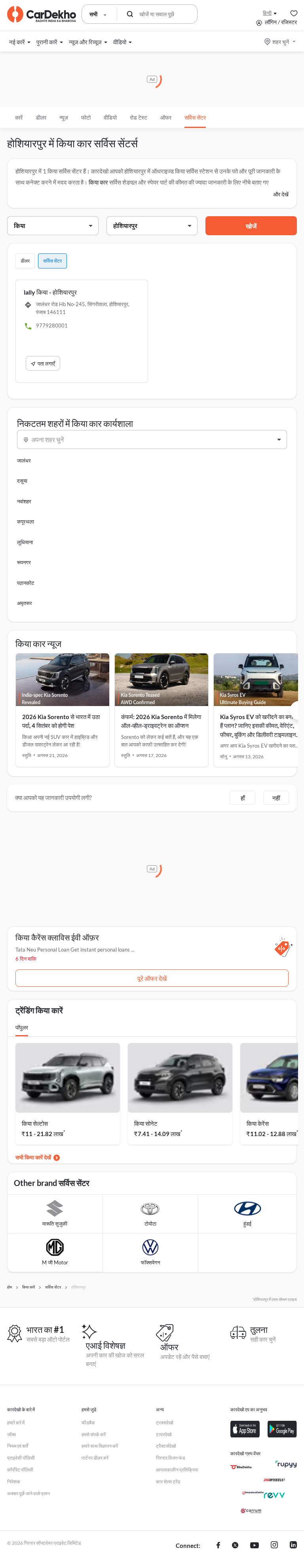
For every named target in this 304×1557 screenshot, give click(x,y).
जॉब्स (11, 1434)
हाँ (243, 797)
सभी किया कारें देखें (33, 1157)
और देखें (281, 194)
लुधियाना (25, 542)
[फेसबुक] (218, 1546)
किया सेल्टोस (35, 1123)
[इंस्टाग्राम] (274, 1546)
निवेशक (13, 1482)
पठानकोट (25, 583)
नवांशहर (24, 501)
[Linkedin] (293, 1546)
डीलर (41, 117)
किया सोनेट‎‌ (146, 1123)
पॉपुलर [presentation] (21, 1027)
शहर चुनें (280, 41)
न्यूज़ (63, 117)
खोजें (251, 226)
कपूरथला (25, 521)
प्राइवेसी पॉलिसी (21, 1458)
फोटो (86, 117)
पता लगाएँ (46, 363)
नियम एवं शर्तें (17, 1446)
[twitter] (235, 1546)
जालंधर (24, 460)
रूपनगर (24, 562)
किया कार (98, 182)
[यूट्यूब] (254, 1546)
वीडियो (110, 117)
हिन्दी (267, 13)
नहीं (276, 797)
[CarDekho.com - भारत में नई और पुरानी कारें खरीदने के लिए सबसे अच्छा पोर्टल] (41, 14)
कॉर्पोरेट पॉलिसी (20, 1470)
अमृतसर (24, 603)
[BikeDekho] (241, 1467)
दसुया (22, 481)
